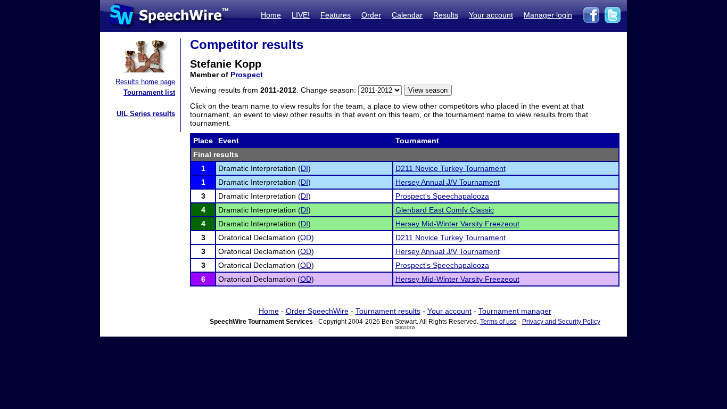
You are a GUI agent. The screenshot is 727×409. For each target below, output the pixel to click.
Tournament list (149, 92)
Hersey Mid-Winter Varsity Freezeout (457, 223)
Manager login (548, 15)
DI (304, 168)
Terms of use (498, 321)
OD (305, 237)
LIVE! (301, 15)
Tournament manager (514, 311)
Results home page (145, 82)
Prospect (246, 74)
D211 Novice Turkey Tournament (450, 168)
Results (445, 15)
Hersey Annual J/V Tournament (447, 182)
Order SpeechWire (317, 311)
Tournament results (388, 311)
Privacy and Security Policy (561, 321)
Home (271, 15)
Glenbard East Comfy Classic (444, 210)
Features (335, 15)
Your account (491, 15)
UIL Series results (146, 114)
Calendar (407, 15)
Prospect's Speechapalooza (442, 196)
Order (371, 15)
